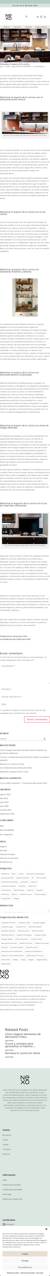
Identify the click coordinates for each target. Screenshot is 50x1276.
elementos (24, 882)
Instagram (10, 1224)
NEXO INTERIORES (23, 66)
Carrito (5, 1140)
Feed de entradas (7, 854)
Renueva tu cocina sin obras (12, 764)
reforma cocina (26, 894)
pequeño (39, 890)
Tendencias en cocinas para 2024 (13, 636)
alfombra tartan (38, 931)
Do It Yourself (41, 878)
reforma (14, 894)
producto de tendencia (33, 951)
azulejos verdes (40, 935)
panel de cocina (32, 947)
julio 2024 (4, 798)
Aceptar (25, 1254)
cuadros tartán (36, 939)
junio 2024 (4, 802)
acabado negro (7, 927)
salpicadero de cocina (34, 956)
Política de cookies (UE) (12, 1199)
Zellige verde (5, 964)
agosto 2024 (5, 794)
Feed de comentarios (9, 858)
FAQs (5, 1180)
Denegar (25, 1260)
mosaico (4, 947)
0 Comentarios (39, 66)
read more (9, 1040)
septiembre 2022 (7, 814)
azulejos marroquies (24, 935)
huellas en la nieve (42, 943)
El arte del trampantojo (9, 882)
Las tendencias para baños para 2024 (15, 639)
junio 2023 (4, 806)
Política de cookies (13, 1273)
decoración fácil (7, 878)
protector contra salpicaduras (12, 956)
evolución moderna (8, 886)
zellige (23, 960)
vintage (16, 898)
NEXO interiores (19, 890)
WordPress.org (6, 862)
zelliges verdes (41, 960)
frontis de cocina (26, 943)
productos (5, 894)
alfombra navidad (8, 931)
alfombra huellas (35, 927)
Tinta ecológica (40, 894)
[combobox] (25, 911)
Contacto (7, 1149)
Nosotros (6, 1154)
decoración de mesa (9, 943)
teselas (15, 960)
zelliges (31, 960)
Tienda (5, 1144)
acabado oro (21, 927)
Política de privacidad (27, 1273)
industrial (21, 886)
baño (14, 874)
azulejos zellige (6, 939)
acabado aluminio (8, 923)
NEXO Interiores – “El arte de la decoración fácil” (27, 783)
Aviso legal (39, 1273)
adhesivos (5, 874)
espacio (34, 882)
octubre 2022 (5, 810)
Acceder (3, 850)
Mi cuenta (7, 1135)
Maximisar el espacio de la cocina (14, 772)
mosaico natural (17, 947)
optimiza (30, 890)
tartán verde (5, 960)
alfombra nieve (23, 931)
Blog (13, 66)
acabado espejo (39, 923)
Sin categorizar (6, 834)
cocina (21, 874)
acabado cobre (24, 923)
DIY (33, 878)
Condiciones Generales (12, 1189)
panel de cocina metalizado (11, 951)
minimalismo (6, 890)
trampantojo (6, 898)
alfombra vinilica (7, 935)
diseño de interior (22, 878)
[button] (46, 1229)
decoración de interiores (35, 874)
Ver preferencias (25, 1267)
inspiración (32, 886)
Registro (3, 846)
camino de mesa (21, 939)
